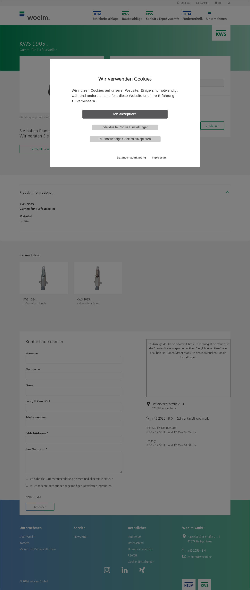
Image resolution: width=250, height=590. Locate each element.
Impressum (159, 157)
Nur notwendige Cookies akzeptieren (125, 139)
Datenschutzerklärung (131, 157)
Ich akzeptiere (125, 114)
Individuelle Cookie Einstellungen (125, 127)
